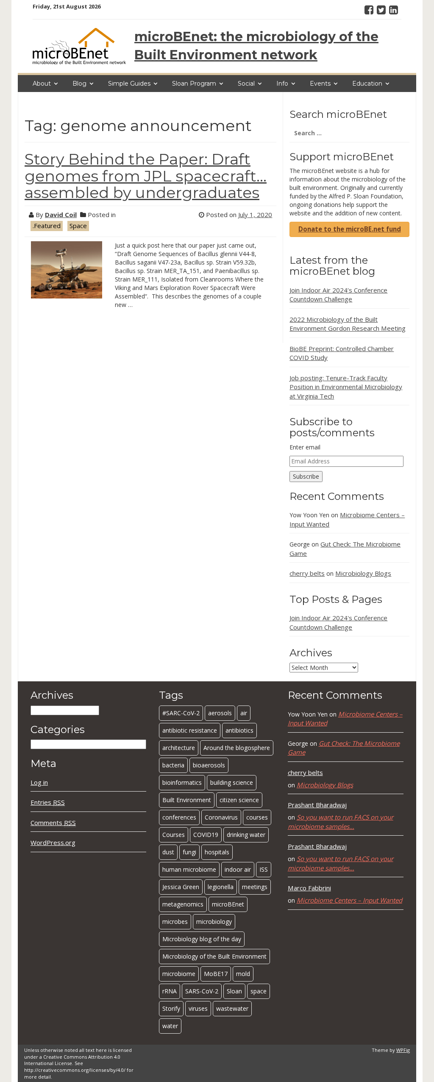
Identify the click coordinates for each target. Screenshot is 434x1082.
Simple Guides (129, 83)
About (42, 83)
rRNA (169, 991)
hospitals (217, 852)
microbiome (178, 974)
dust (168, 852)
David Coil (61, 214)
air (243, 713)
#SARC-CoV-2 (181, 713)
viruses (198, 1008)
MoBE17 (216, 974)
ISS (263, 869)
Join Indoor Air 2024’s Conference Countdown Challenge (338, 294)
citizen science (239, 800)
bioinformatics (182, 782)
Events (320, 83)
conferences (179, 817)
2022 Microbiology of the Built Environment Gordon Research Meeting (347, 323)
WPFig (403, 1050)
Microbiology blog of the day (201, 939)
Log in (39, 782)
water (170, 1026)
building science (231, 782)
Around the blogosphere (236, 748)
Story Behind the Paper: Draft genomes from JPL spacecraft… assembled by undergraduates (146, 176)
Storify (171, 1008)
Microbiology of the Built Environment (214, 956)
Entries (48, 802)
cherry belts (307, 573)
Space (78, 225)
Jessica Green (180, 887)
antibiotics (239, 730)
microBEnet (228, 904)
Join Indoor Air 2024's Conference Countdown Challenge (338, 622)
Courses (173, 835)
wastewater (232, 1008)
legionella (221, 887)
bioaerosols (209, 765)
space (258, 991)
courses (257, 817)
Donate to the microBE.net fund (349, 229)
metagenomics (182, 904)
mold (243, 974)
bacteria (173, 765)
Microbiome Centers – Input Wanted (349, 900)
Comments (53, 822)
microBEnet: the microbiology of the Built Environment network (256, 46)
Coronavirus (221, 817)
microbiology (214, 921)
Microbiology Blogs (363, 573)
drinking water (246, 835)
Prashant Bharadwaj (317, 804)
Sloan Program (194, 83)
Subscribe (306, 476)
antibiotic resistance (189, 730)
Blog (79, 83)
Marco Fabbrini (309, 888)
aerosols (220, 713)
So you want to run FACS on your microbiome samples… (340, 821)
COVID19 (205, 835)
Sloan (234, 991)
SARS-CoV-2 (201, 991)
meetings (254, 887)
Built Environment (186, 800)
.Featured (47, 225)
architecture (178, 748)
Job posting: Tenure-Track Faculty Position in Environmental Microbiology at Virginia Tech (345, 387)
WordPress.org (53, 842)
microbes (175, 921)
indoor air (238, 869)
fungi (189, 852)
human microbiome (189, 869)
